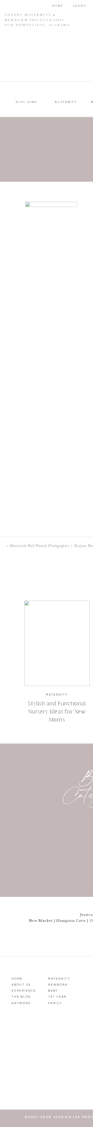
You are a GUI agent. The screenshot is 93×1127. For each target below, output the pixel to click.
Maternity (57, 694)
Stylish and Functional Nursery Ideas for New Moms (57, 711)
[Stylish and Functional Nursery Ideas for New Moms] (57, 643)
